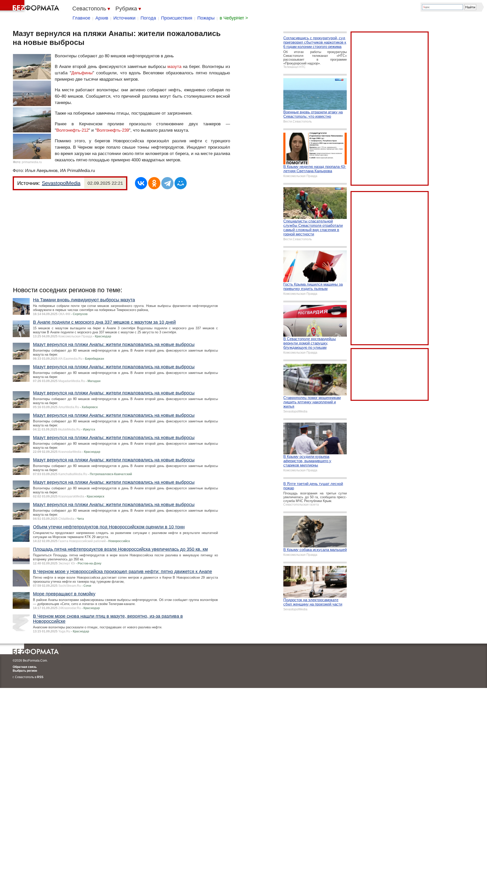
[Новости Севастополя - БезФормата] (30, 6)
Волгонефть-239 (113, 130)
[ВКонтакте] (141, 183)
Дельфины (82, 73)
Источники (124, 18)
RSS (40, 677)
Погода (148, 18)
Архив (101, 18)
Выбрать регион (25, 670)
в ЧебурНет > (234, 18)
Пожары (206, 18)
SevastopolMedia (61, 183)
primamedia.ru (32, 162)
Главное (81, 18)
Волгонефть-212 (72, 130)
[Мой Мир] (181, 183)
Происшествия (176, 18)
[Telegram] (167, 183)
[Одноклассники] (154, 183)
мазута (174, 66)
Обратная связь (25, 667)
